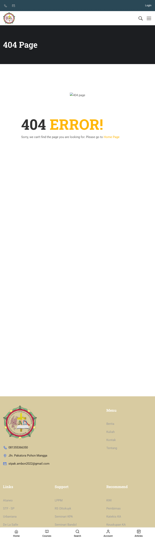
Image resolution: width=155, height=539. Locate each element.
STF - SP (8, 508)
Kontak (111, 440)
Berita (110, 424)
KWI (109, 500)
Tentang (111, 448)
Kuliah (110, 432)
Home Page (111, 137)
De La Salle (10, 524)
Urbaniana (10, 516)
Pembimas (113, 508)
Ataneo (8, 500)
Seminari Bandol (66, 524)
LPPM (59, 500)
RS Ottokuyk (63, 508)
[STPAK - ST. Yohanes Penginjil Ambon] (9, 18)
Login (148, 5)
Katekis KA (113, 516)
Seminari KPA (64, 516)
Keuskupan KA (116, 524)
